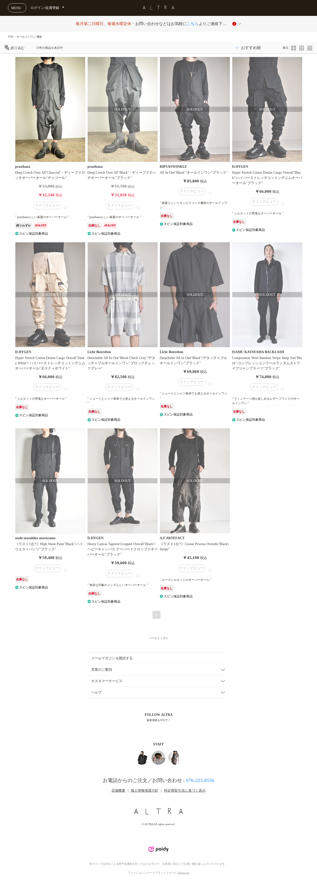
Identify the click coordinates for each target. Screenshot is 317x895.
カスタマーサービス (106, 681)
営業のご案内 (101, 669)
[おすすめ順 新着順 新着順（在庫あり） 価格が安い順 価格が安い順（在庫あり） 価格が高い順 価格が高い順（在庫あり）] (257, 48)
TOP (10, 36)
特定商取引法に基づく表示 (185, 790)
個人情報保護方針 (144, 790)
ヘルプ (96, 692)
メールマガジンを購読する (112, 658)
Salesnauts (183, 872)
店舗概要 (118, 790)
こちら (193, 24)
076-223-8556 (200, 780)
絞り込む (17, 48)
